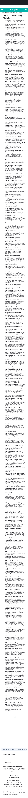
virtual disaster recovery (12, 272)
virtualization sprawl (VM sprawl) (14, 473)
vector (7, 104)
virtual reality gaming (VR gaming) (14, 384)
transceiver (6, 759)
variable (7, 69)
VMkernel (7, 546)
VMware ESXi (9, 615)
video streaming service (11, 217)
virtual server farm (10, 424)
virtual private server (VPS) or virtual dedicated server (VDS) (13, 368)
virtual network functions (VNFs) (14, 349)
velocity (7, 132)
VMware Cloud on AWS (11, 589)
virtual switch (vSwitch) (11, 440)
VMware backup (9, 571)
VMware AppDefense (11, 561)
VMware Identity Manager (12, 671)
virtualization (8, 459)
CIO (15, 749)
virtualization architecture (12, 466)
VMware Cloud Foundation (12, 577)
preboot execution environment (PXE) (13, 766)
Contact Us (19, 782)
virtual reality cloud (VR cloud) (13, 378)
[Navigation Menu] (2, 10)
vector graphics (9, 109)
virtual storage (9, 433)
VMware (7, 552)
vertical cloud (9, 180)
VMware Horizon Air (10, 629)
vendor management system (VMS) (15, 142)
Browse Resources (14, 777)
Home (2, 12)
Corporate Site (14, 786)
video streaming (9, 212)
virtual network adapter (11, 341)
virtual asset (8, 243)
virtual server (8, 416)
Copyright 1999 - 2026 (17, 789)
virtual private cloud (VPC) (12, 361)
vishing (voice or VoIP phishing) (13, 503)
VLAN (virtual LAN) (10, 532)
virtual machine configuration (13, 307)
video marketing (9, 208)
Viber (6, 194)
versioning (8, 173)
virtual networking (10, 355)
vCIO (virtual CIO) (10, 99)
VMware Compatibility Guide (13, 596)
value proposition (10, 27)
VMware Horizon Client (11, 636)
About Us (9, 780)
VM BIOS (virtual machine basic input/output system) (14, 539)
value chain (8, 20)
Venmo (7, 159)
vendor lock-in (9, 136)
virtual (7, 225)
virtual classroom (10, 248)
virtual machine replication (12, 332)
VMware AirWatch (10, 556)
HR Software (20, 749)
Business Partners (14, 784)
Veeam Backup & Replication (13, 125)
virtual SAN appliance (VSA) (13, 408)
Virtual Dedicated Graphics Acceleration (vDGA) (12, 256)
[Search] (26, 10)
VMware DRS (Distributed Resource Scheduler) (12, 607)
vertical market (9, 187)
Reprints (21, 786)
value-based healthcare (11, 55)
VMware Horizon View (11, 658)
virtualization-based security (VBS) (15, 481)
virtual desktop (9, 266)
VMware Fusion (9, 621)
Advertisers (6, 784)
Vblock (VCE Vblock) (11, 81)
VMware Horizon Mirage (12, 643)
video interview (9, 202)
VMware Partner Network (12, 696)
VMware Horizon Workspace (13, 662)
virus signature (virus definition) (14, 496)
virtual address (9, 230)
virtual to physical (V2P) (11, 445)
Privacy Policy (6, 792)
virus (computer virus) (11, 488)
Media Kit (8, 786)
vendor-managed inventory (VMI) (14, 150)
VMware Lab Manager (11, 689)
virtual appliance (9, 237)
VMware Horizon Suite (11, 648)
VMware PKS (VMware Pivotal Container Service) (13, 703)
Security (12, 749)
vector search (9, 117)
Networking (6, 749)
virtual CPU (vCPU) (10, 251)
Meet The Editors (16, 780)
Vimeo (6, 223)
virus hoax (8, 492)
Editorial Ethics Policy (10, 782)
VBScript (7, 91)
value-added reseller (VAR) (12, 48)
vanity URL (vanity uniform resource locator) (12, 62)
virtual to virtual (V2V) (11, 451)
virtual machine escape (11, 318)
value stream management (12, 33)
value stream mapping (11, 41)
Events (21, 784)
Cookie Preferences (14, 792)
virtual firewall (9, 277)
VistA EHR (8, 520)
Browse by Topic (14, 775)
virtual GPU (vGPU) (10, 284)
